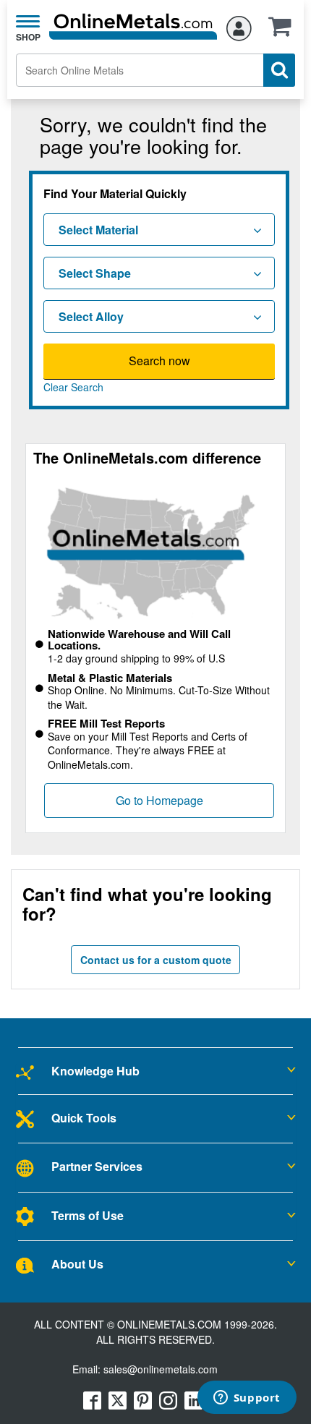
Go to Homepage (159, 800)
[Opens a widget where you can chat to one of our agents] (247, 1399)
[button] (283, 31)
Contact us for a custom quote (155, 959)
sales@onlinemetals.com (160, 1369)
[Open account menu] (239, 26)
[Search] (279, 70)
